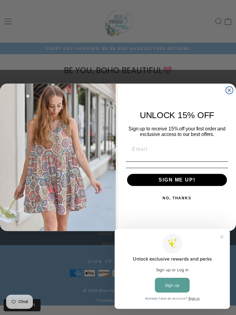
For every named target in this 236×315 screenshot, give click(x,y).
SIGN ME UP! (177, 180)
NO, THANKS (177, 198)
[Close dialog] (229, 90)
